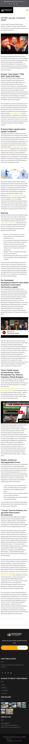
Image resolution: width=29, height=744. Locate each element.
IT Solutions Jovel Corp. (17, 739)
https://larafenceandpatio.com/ (12, 727)
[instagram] (11, 3)
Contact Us (4, 693)
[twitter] (14, 3)
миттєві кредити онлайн (16, 113)
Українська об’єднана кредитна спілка (17, 195)
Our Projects (5, 690)
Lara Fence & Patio (17, 741)
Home (3, 685)
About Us (4, 687)
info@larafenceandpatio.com (11, 725)
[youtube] (16, 3)
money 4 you (23, 472)
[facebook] (9, 3)
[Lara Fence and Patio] (6, 10)
